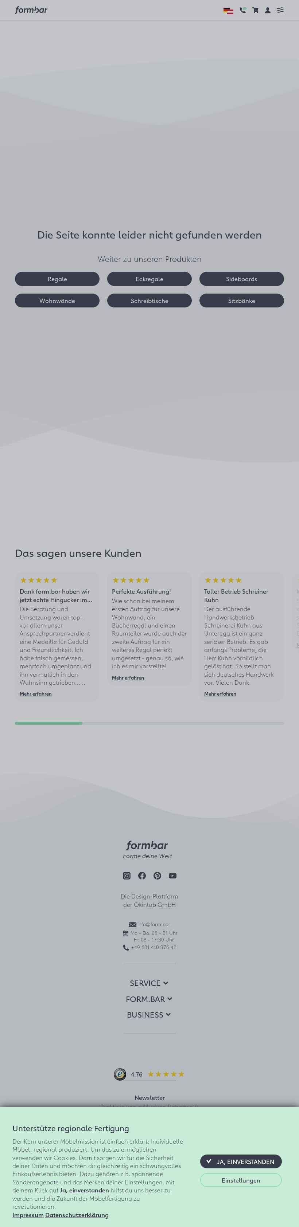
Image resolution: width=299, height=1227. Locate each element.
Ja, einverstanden (84, 1190)
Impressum (28, 1215)
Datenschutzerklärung (77, 1215)
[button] (241, 1161)
